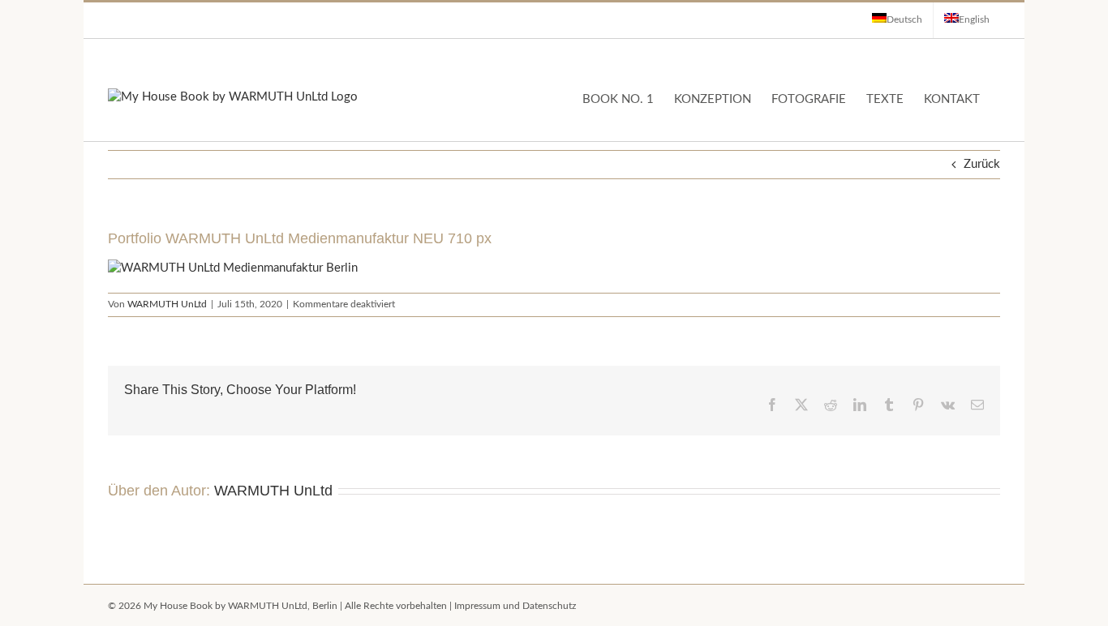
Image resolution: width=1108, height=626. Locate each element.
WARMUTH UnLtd (167, 304)
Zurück (982, 164)
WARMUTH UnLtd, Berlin (282, 606)
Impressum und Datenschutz (515, 606)
